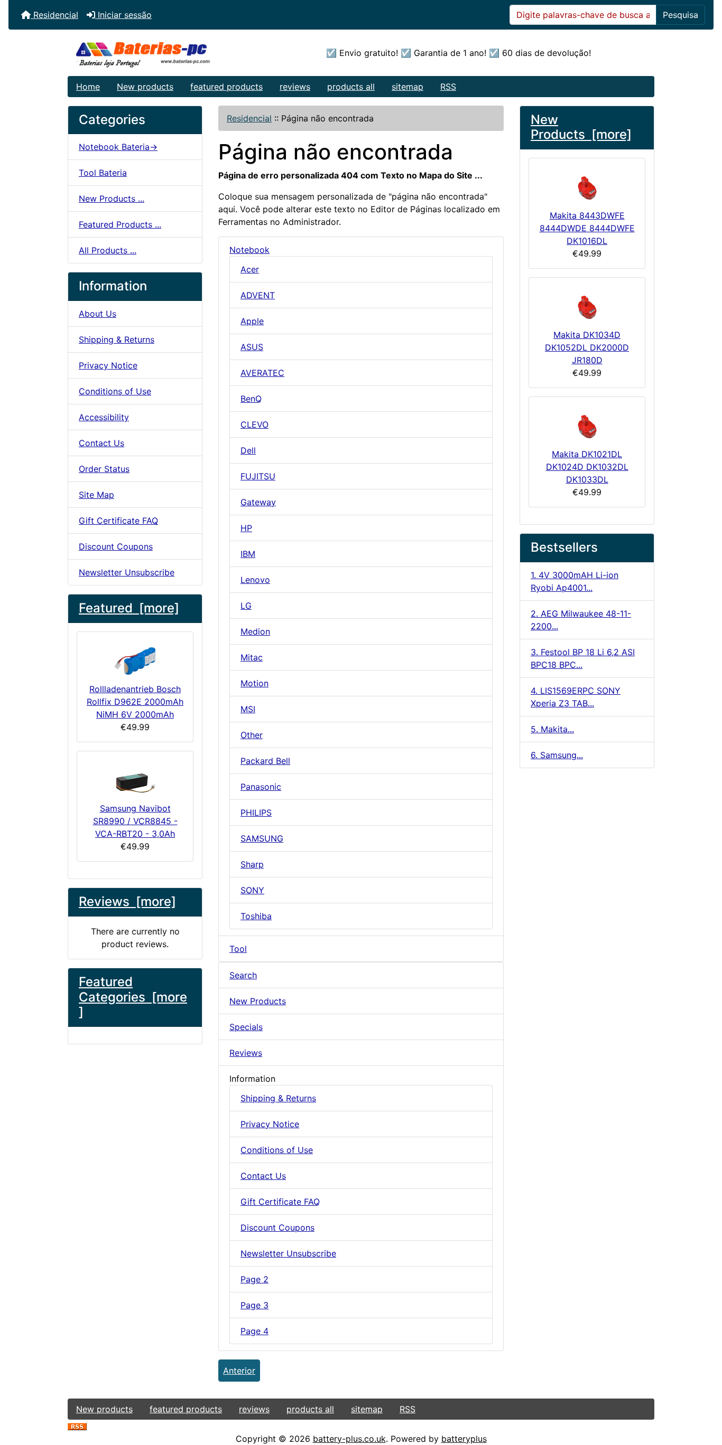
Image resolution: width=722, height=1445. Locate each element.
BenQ (251, 398)
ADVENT (257, 295)
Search (243, 975)
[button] (702, 1393)
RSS (448, 86)
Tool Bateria (103, 172)
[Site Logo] (165, 53)
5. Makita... (552, 729)
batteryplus (464, 1438)
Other (251, 735)
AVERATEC (262, 372)
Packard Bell (265, 760)
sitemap (407, 86)
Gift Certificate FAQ (118, 520)
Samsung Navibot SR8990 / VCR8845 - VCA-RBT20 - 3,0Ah (135, 821)
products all (351, 86)
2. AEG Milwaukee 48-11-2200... (581, 619)
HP (246, 528)
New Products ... (111, 198)
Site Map (96, 494)
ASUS (251, 347)
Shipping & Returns (116, 339)
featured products (226, 86)
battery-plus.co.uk (349, 1438)
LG (246, 605)
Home (88, 86)
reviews (295, 86)
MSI (247, 709)
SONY (252, 890)
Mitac (251, 657)
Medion (255, 631)
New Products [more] (581, 127)
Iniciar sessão (123, 15)
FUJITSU (257, 476)
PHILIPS (256, 812)
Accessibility (104, 417)
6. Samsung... (557, 755)
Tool (238, 948)
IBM (247, 554)
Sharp (252, 864)
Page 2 (254, 1279)
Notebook (249, 249)
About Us (97, 313)
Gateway (258, 502)
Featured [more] (129, 608)
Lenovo (255, 579)
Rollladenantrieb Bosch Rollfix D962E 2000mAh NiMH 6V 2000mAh (135, 702)
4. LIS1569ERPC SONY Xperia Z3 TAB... (576, 697)
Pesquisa (680, 15)
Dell (248, 450)
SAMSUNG (261, 838)
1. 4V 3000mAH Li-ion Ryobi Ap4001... (574, 581)
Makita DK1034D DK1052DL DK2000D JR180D (587, 347)
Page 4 (254, 1331)
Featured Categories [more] (133, 997)
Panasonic (260, 786)
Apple (252, 321)
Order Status (104, 469)
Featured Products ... (120, 224)
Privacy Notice (108, 365)
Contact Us (101, 443)
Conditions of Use (115, 391)
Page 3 (254, 1305)
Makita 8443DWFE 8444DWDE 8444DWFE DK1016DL (587, 228)
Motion (254, 683)
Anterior (239, 1370)
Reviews (245, 1052)
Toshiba (256, 916)
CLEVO (254, 424)
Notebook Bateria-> (118, 146)
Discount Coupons (116, 546)
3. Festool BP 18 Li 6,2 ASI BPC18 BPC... (583, 658)
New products (145, 86)
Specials (246, 1027)
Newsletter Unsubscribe (126, 572)
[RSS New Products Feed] (77, 1426)
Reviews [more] (127, 901)
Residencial (54, 15)
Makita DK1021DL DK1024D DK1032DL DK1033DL (587, 467)
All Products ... (107, 250)
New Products (257, 1001)
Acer (249, 269)
